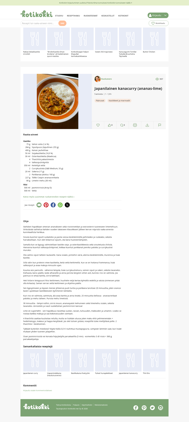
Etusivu (59, 15)
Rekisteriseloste (101, 405)
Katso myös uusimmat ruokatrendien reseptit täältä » (48, 196)
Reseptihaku (73, 15)
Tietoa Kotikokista (63, 405)
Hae (62, 23)
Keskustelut (107, 15)
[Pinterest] (46, 204)
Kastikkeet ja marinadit (119, 100)
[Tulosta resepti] (135, 125)
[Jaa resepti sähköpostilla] (39, 204)
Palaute (76, 405)
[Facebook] (53, 204)
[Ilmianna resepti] (160, 125)
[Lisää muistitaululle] (98, 125)
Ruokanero (106, 79)
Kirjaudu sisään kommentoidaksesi (37, 390)
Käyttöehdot (87, 405)
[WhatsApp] (60, 204)
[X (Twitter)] (67, 204)
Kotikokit (123, 15)
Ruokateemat (91, 15)
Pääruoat (100, 100)
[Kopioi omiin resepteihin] (147, 125)
